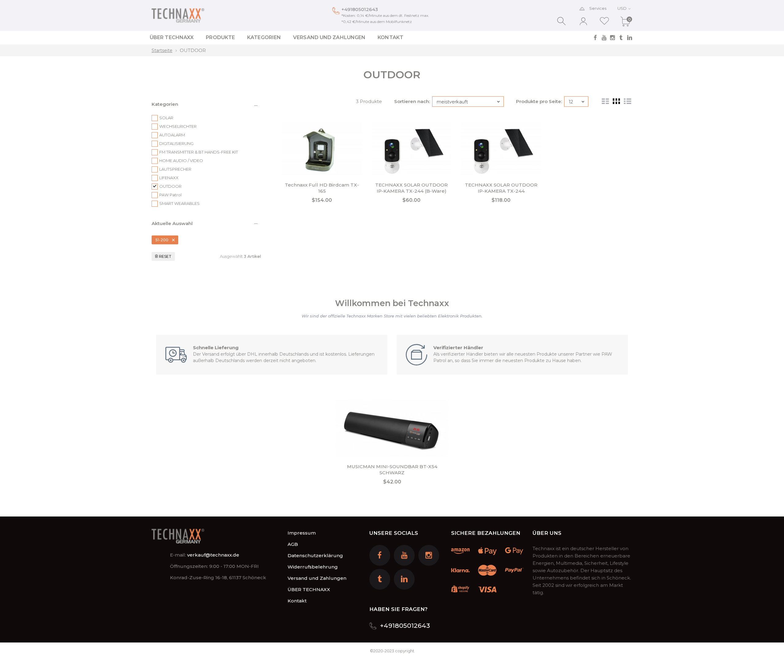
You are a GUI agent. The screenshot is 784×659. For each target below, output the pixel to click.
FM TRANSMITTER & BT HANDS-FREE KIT (198, 152)
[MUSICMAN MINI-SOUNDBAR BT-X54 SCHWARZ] (392, 428)
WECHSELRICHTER (178, 126)
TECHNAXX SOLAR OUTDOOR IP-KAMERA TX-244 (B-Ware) (411, 188)
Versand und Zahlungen (317, 578)
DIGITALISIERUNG (176, 143)
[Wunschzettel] (604, 21)
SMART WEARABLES (179, 203)
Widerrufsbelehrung (313, 567)
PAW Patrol (170, 194)
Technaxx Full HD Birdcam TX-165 (322, 188)
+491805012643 (359, 9)
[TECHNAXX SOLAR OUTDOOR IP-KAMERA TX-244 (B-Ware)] (411, 149)
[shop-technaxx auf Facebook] (595, 37)
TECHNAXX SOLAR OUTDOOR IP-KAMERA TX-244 (501, 188)
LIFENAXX (169, 177)
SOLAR (166, 117)
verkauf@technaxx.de (213, 555)
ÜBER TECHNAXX (309, 589)
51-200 (162, 240)
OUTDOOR (193, 50)
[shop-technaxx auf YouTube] (604, 37)
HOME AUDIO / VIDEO (181, 160)
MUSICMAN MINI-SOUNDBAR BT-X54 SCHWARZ (392, 470)
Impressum (302, 533)
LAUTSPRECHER (175, 169)
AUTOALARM (172, 134)
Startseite (162, 50)
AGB (293, 544)
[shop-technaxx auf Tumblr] (621, 37)
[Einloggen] (583, 21)
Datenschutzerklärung (315, 555)
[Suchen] (562, 21)
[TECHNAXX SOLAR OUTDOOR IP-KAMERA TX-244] (501, 149)
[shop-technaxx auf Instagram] (612, 37)
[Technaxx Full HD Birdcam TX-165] (322, 149)
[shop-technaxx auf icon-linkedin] (629, 37)
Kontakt (297, 601)
